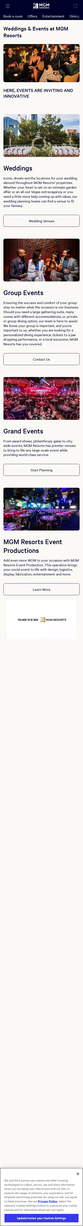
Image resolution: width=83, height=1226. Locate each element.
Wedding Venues (41, 220)
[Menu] (7, 6)
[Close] (78, 1174)
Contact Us (41, 359)
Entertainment (53, 16)
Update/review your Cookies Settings (41, 1218)
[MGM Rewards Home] (41, 6)
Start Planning (41, 469)
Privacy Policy (47, 1201)
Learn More (41, 589)
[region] (41, 1197)
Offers (32, 16)
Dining (74, 16)
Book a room (13, 16)
